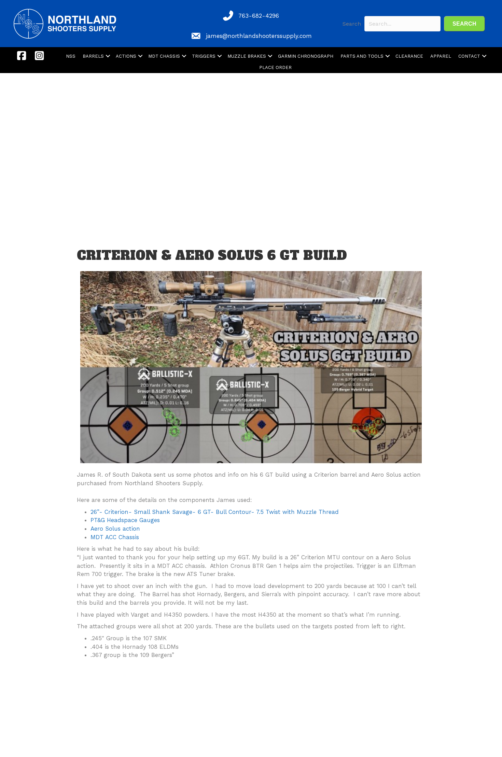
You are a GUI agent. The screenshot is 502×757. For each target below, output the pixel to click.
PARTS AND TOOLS (362, 56)
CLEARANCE (409, 56)
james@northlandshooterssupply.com (259, 35)
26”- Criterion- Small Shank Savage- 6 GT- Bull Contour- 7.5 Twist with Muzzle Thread (214, 511)
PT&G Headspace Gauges (125, 520)
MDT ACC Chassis (114, 537)
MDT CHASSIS (164, 56)
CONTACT (469, 56)
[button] (464, 23)
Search (352, 23)
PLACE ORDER (275, 67)
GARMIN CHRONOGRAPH (305, 56)
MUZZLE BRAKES (246, 56)
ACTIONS (126, 56)
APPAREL (440, 56)
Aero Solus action (115, 528)
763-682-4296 (258, 15)
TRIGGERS (203, 56)
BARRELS (93, 56)
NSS (70, 56)
